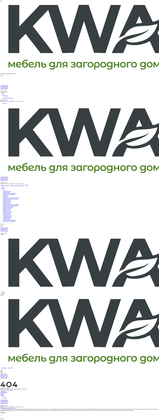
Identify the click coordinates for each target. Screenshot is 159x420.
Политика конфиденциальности (8, 408)
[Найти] (1, 76)
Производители (3, 392)
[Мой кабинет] (1, 369)
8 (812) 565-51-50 (4, 87)
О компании (3, 391)
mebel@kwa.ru (4, 100)
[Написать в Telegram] (80, 234)
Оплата (2, 394)
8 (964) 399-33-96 (4, 85)
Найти (2, 412)
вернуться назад (3, 390)
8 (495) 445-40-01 (4, 88)
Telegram (5, 103)
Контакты (2, 395)
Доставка (2, 393)
